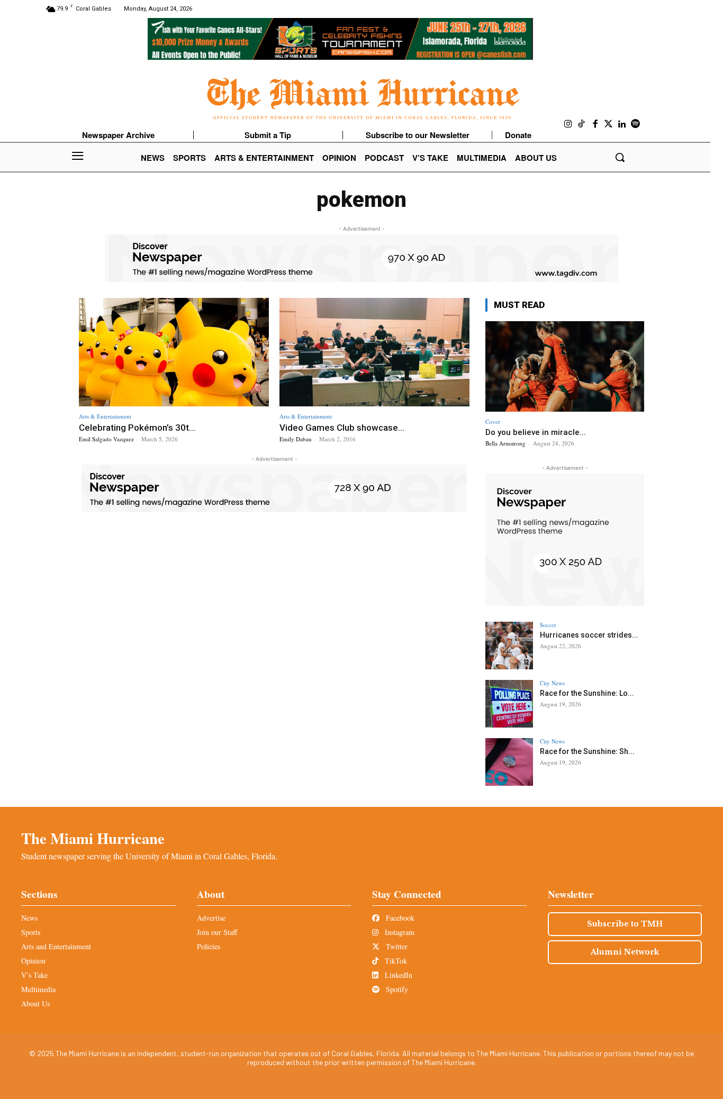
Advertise (211, 918)
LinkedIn (397, 975)
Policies (208, 946)
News (29, 918)
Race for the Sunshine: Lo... (587, 693)
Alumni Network (625, 952)
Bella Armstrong (505, 443)
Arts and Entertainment (56, 946)
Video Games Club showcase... (341, 427)
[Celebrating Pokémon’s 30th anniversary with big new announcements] (174, 352)
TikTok (395, 961)
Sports (30, 932)
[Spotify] (636, 124)
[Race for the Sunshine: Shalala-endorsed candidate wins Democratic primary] (509, 762)
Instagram (398, 932)
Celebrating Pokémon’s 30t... (137, 427)
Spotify (396, 989)
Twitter (396, 946)
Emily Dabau (295, 439)
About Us (35, 1003)
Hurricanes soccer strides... (589, 635)
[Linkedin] (622, 124)
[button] (619, 157)
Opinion (33, 961)
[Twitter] (609, 124)
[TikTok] (582, 124)
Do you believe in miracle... (535, 432)
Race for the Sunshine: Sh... (587, 751)
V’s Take (34, 975)
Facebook (399, 918)
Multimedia (38, 989)
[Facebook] (595, 124)
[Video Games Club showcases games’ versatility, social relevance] (374, 352)
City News (552, 683)
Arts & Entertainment (105, 416)
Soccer (548, 625)
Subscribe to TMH (625, 924)
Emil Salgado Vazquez (106, 439)
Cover (492, 421)
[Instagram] (568, 124)
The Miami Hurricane (93, 838)
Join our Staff (217, 932)
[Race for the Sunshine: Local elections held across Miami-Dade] (509, 704)
